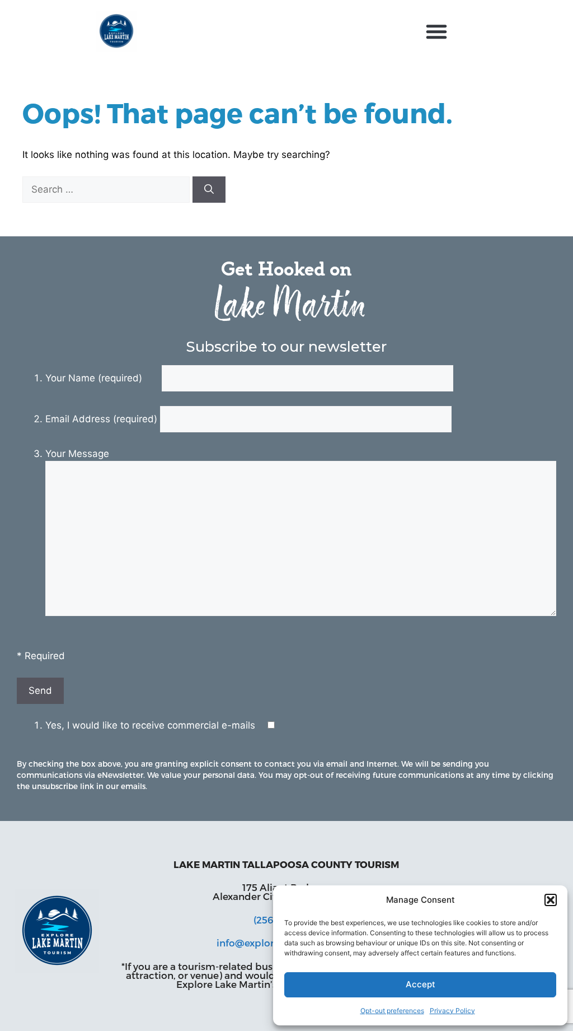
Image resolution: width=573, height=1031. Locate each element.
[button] (550, 900)
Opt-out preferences (392, 1010)
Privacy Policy (452, 1010)
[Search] (209, 189)
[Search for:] (107, 189)
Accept (420, 984)
